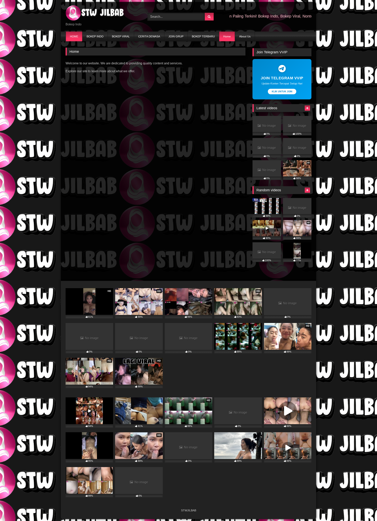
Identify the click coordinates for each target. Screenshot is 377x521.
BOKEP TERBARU (203, 36)
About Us (245, 36)
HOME (74, 36)
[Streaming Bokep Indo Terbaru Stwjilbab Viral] (95, 13)
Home (227, 36)
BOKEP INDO (95, 36)
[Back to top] (365, 509)
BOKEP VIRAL (121, 36)
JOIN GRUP (175, 36)
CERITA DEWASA (149, 36)
